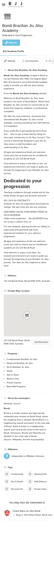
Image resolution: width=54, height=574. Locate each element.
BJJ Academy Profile (13, 51)
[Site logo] (16, 4)
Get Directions (41, 342)
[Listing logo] (7, 16)
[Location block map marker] (27, 315)
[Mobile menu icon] (4, 4)
